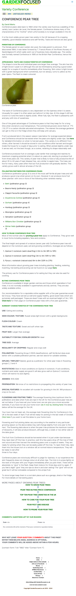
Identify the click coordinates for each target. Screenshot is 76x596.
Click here (6, 417)
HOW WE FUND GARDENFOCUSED (38, 584)
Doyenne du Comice (13, 198)
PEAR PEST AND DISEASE (38, 505)
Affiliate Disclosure (38, 569)
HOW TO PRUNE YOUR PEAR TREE (38, 510)
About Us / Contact (38, 577)
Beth (7, 184)
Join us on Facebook (38, 563)
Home (38, 557)
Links (37, 559)
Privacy (38, 575)
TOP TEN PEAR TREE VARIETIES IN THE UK (38, 495)
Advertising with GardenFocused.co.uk (38, 582)
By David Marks (8, 24)
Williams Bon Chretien (14, 222)
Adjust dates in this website (37, 561)
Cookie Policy (38, 571)
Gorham (8, 203)
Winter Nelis (10, 226)
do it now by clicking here (52, 405)
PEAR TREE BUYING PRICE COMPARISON (38, 490)
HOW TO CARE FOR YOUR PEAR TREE (38, 500)
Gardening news (38, 567)
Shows (38, 565)
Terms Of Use (38, 573)
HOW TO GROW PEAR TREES (38, 485)
